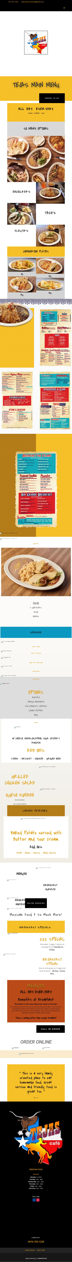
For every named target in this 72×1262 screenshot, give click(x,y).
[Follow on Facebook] (34, 1199)
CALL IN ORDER (50, 1029)
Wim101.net (43, 1258)
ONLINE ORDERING (36, 903)
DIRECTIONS (41, 1250)
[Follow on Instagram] (37, 1199)
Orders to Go (52, 98)
